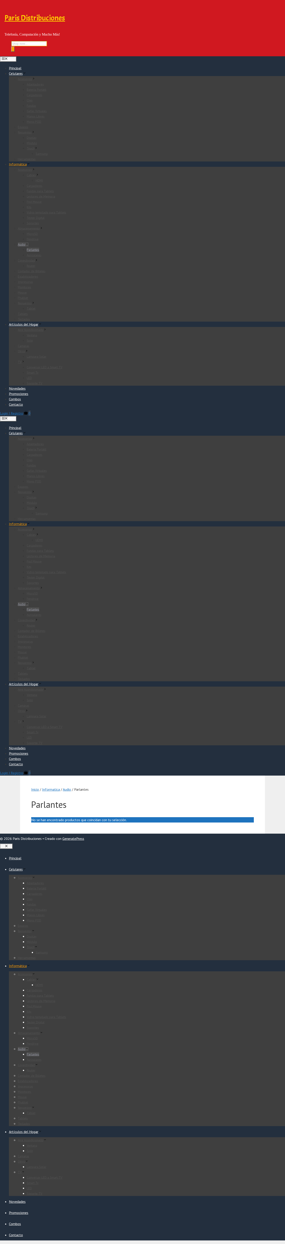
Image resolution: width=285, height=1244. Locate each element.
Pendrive (33, 239)
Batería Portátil (36, 90)
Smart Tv (33, 373)
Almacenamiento (29, 228)
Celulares (16, 73)
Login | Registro (11, 413)
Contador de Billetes (31, 271)
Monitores (24, 287)
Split (30, 341)
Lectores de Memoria (41, 196)
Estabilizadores (28, 276)
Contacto (16, 404)
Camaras (23, 346)
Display (32, 138)
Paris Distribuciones (34, 18)
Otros (21, 351)
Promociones (18, 393)
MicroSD (32, 234)
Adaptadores (35, 84)
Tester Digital (36, 218)
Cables (31, 175)
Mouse (22, 292)
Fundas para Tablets (40, 191)
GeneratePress (73, 838)
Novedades (17, 388)
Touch (31, 148)
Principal (15, 68)
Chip (30, 100)
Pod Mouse (34, 202)
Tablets (23, 314)
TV (20, 362)
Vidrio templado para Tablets (46, 212)
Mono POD (34, 122)
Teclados (24, 319)
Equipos (23, 127)
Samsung (42, 154)
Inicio (35, 789)
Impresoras (25, 282)
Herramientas (27, 159)
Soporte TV (34, 383)
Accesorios (25, 79)
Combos (15, 399)
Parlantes (33, 250)
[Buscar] (13, 49)
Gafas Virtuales (37, 111)
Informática (18, 164)
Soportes (33, 223)
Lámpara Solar (36, 357)
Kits (29, 207)
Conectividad (26, 260)
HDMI (39, 180)
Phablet (23, 298)
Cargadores (34, 95)
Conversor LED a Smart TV (44, 367)
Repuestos (25, 132)
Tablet (31, 308)
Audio (21, 244)
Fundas (31, 106)
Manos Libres (36, 116)
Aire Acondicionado (30, 330)
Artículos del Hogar (23, 324)
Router (31, 266)
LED (29, 378)
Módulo (32, 143)
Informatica (51, 789)
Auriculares (34, 255)
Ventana (32, 335)
